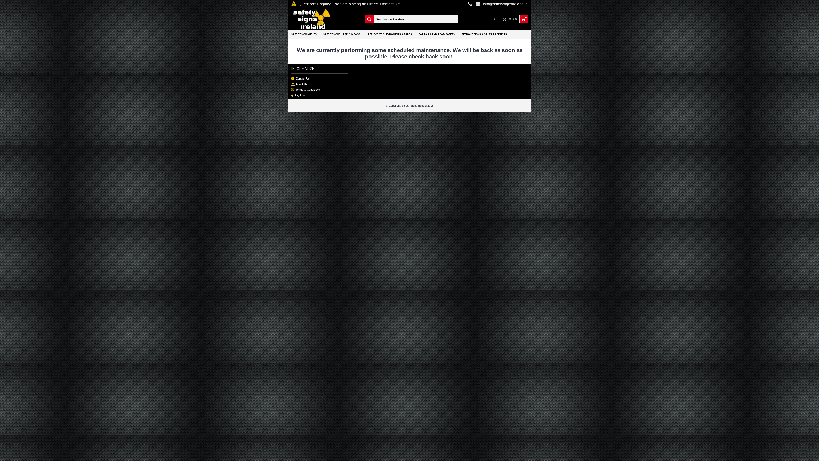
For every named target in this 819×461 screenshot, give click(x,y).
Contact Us (303, 78)
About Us (301, 84)
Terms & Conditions (308, 89)
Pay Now (299, 95)
